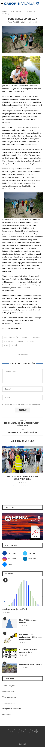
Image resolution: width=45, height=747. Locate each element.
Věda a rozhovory (9, 697)
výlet (6, 345)
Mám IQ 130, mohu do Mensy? (28, 621)
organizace (8, 341)
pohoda (20, 341)
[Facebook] (9, 731)
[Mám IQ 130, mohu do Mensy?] (9, 623)
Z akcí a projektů (8, 686)
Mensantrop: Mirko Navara (30, 664)
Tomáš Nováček (19, 22)
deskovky (25, 337)
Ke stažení (9, 507)
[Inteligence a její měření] (22, 592)
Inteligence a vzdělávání (11, 709)
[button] (4, 466)
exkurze (36, 337)
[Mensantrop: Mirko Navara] (9, 668)
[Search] (38, 9)
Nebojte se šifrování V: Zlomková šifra (28, 651)
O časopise (6, 714)
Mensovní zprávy (8, 691)
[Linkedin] (25, 731)
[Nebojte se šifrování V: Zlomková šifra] (9, 653)
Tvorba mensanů (8, 703)
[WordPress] (36, 731)
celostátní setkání (11, 337)
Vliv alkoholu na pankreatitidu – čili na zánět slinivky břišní (30, 637)
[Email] (31, 731)
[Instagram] (20, 731)
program (30, 341)
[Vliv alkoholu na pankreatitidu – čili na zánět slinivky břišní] (9, 638)
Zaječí (14, 345)
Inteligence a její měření (14, 609)
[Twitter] (14, 731)
